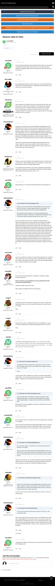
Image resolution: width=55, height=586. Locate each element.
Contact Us (40, 580)
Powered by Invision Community (27, 583)
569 (9, 167)
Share (5, 45)
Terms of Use (7, 580)
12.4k (8, 113)
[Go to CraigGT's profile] (8, 303)
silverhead (8, 100)
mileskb (8, 337)
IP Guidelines (22, 580)
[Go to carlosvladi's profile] (8, 257)
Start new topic (33, 54)
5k (8, 132)
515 (9, 347)
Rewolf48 (8, 271)
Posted (20, 62)
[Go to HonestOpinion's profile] (8, 127)
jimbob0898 (8, 415)
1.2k (9, 282)
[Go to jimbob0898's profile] (8, 420)
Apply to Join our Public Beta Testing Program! (27, 15)
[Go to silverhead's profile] (8, 105)
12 (8, 263)
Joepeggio (8, 472)
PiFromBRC (8, 79)
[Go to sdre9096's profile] (4, 41)
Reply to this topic (46, 53)
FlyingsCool (8, 156)
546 (9, 483)
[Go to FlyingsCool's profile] (8, 161)
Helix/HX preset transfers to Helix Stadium (27, 19)
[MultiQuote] (16, 75)
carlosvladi (8, 252)
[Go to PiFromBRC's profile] (8, 84)
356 (9, 90)
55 (8, 71)
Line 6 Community (8, 3)
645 (9, 308)
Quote (19, 74)
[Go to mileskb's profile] (8, 342)
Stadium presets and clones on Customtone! (27, 31)
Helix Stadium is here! (27, 23)
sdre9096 (10, 41)
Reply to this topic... (15, 563)
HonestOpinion (8, 122)
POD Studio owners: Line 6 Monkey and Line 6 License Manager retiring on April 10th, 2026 (27, 27)
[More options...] (18, 61)
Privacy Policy (14, 580)
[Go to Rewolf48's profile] (8, 276)
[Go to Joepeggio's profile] (8, 477)
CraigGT (8, 298)
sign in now (33, 557)
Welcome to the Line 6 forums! (27, 11)
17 (8, 426)
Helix (15, 42)
